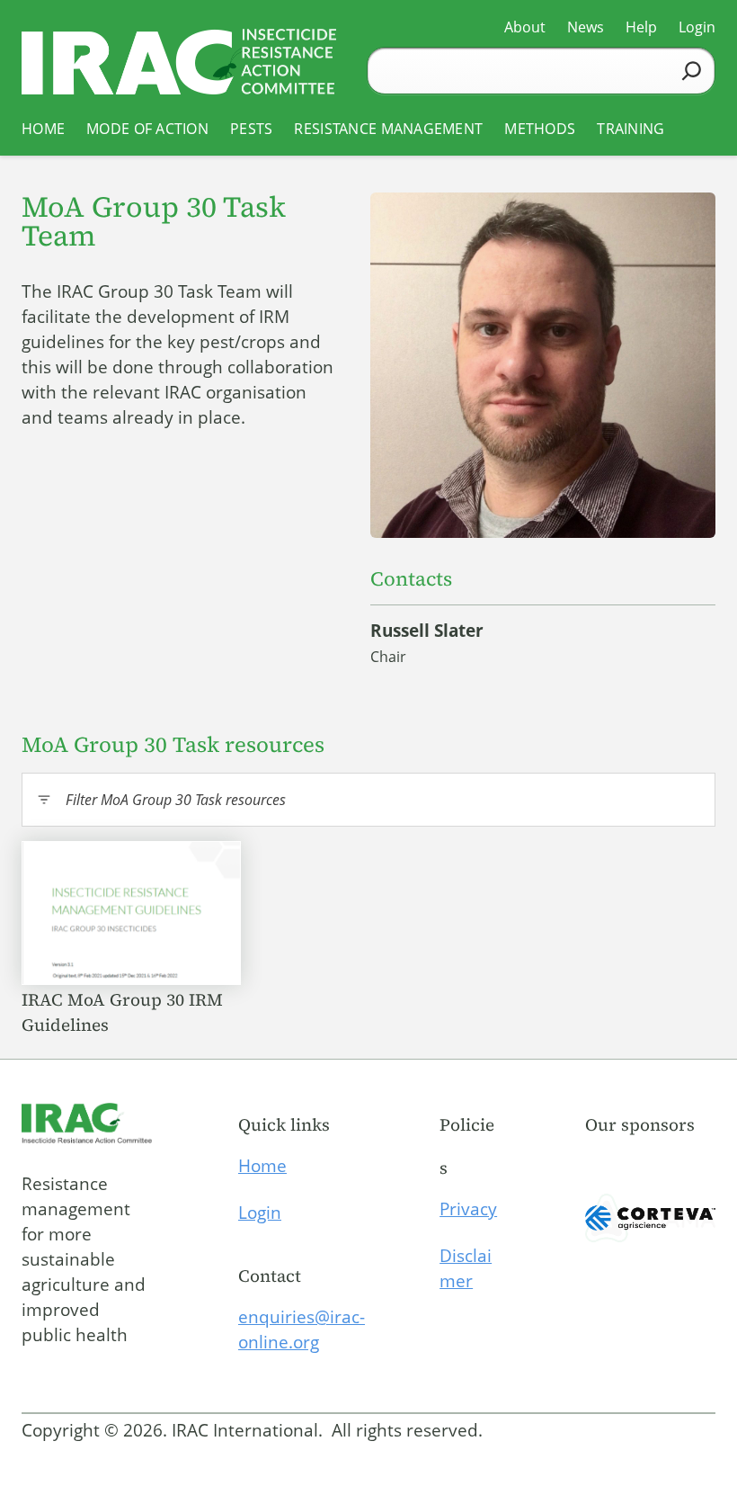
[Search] (691, 70)
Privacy (468, 1209)
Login (259, 1212)
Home (262, 1165)
